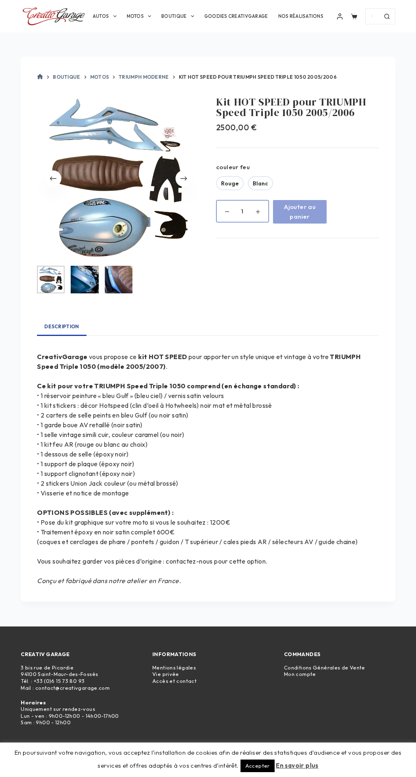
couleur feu (233, 167)
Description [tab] (61, 326)
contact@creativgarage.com (72, 687)
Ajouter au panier (300, 211)
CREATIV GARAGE (45, 654)
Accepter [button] (257, 765)
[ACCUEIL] (40, 77)
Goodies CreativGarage (236, 16)
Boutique (173, 16)
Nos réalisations (300, 16)
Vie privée (165, 674)
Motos (135, 16)
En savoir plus (297, 765)
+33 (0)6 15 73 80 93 (59, 681)
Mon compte (300, 674)
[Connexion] (340, 16)
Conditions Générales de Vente (324, 667)
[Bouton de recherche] (387, 16)
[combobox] (372, 16)
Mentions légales (174, 667)
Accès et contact (174, 681)
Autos (101, 16)
